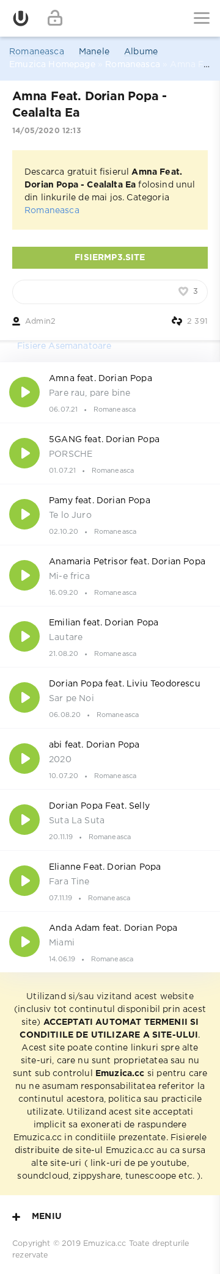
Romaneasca (36, 52)
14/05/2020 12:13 (46, 131)
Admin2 (40, 321)
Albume (141, 52)
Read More (110, 392)
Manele (94, 52)
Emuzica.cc (105, 1243)
